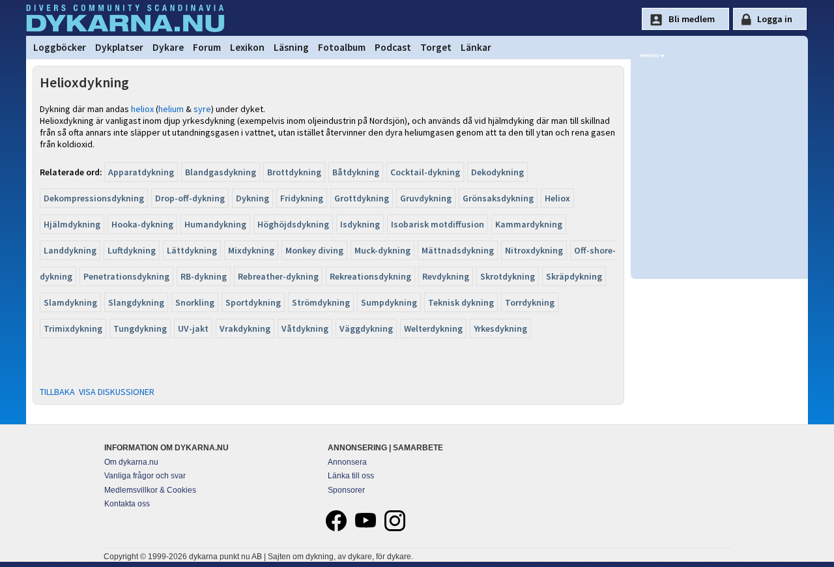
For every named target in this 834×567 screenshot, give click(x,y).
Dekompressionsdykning (94, 198)
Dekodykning (497, 172)
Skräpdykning (574, 276)
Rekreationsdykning (370, 276)
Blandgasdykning (220, 172)
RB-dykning (203, 276)
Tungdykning (140, 328)
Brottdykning (294, 172)
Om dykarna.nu (131, 462)
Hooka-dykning (142, 224)
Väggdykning (366, 328)
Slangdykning (136, 302)
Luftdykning (132, 250)
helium (171, 109)
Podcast (393, 47)
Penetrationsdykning (126, 276)
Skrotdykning (507, 276)
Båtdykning (355, 172)
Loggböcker (59, 47)
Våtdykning (304, 328)
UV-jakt (193, 328)
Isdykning (360, 224)
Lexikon (247, 47)
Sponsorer (346, 490)
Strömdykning (321, 302)
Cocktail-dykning (425, 172)
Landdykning (70, 250)
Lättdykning (192, 250)
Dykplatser (119, 47)
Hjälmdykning (72, 224)
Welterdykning (433, 328)
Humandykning (215, 224)
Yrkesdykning (500, 328)
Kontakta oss (127, 503)
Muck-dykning (382, 250)
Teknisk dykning (461, 302)
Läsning (291, 47)
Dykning (252, 198)
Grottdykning (361, 198)
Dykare (168, 47)
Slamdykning (70, 302)
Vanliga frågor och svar (145, 475)
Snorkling (194, 302)
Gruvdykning (426, 198)
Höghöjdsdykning (293, 224)
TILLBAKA (57, 392)
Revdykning (445, 276)
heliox (142, 109)
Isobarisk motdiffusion (437, 224)
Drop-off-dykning (190, 198)
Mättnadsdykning (458, 250)
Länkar (476, 47)
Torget (436, 47)
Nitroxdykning (534, 250)
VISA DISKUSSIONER (116, 392)
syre (202, 109)
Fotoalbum (342, 47)
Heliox (557, 198)
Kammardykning (528, 224)
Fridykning (301, 198)
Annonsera (347, 462)
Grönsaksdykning (498, 198)
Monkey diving (314, 250)
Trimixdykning (73, 328)
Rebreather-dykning (278, 276)
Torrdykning (529, 302)
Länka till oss (351, 475)
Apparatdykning (141, 172)
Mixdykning (251, 250)
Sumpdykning (389, 302)
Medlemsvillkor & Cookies (150, 490)
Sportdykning (253, 302)
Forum (207, 47)
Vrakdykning (245, 328)
